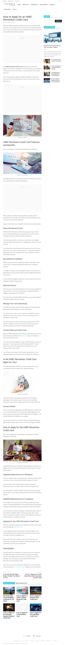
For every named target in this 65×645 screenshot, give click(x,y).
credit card (24, 336)
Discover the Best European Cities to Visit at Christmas (55, 80)
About (19, 4)
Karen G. (46, 49)
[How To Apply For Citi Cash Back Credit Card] (36, 607)
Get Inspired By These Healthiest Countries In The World (8, 598)
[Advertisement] (22, 50)
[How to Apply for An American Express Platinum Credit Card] (9, 607)
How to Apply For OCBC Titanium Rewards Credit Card (22, 598)
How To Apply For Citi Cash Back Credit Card (35, 614)
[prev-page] (4, 621)
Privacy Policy (17, 640)
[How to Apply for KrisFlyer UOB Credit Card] (36, 590)
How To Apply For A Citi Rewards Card (22, 614)
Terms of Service (25, 640)
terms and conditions (20, 567)
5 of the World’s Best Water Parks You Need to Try (11, 576)
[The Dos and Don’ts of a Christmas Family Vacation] (47, 67)
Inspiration (34, 4)
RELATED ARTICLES (9, 583)
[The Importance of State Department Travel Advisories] (47, 74)
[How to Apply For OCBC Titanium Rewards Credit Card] (22, 590)
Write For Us (10, 1)
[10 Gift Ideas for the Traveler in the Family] (47, 61)
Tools (14, 9)
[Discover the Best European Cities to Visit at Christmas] (47, 80)
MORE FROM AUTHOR (21, 583)
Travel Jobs (7, 9)
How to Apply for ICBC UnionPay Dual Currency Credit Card (33, 576)
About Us (37, 640)
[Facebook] (58, 1)
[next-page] (7, 621)
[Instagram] (60, 1)
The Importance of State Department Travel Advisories (55, 74)
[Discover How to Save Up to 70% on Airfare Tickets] (53, 37)
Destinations (43, 4)
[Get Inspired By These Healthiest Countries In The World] (9, 590)
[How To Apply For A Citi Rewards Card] (22, 607)
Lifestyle (52, 4)
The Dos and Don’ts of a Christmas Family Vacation (56, 67)
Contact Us (17, 1)
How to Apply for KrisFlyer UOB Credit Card (35, 597)
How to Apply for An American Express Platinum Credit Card (8, 615)
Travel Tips (25, 4)
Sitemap (32, 640)
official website (18, 527)
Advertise (5, 1)
